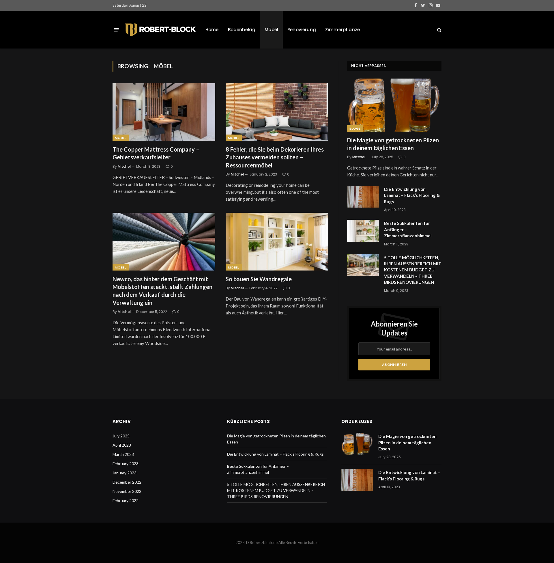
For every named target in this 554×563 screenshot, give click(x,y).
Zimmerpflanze (342, 30)
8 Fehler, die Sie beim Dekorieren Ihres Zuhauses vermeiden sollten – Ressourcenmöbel (275, 157)
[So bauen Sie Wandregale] (277, 242)
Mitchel (124, 166)
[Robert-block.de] (160, 30)
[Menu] (116, 29)
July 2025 (121, 435)
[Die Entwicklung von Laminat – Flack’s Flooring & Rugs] (363, 197)
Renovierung (301, 30)
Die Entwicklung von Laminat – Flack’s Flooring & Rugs (412, 195)
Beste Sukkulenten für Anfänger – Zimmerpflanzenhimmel (408, 229)
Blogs (355, 128)
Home (212, 30)
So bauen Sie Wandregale (259, 278)
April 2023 (122, 445)
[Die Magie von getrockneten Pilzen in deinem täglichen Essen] (394, 105)
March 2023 (123, 454)
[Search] (438, 29)
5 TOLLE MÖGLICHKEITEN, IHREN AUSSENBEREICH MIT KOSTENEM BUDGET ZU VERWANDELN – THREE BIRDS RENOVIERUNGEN (412, 270)
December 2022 (127, 482)
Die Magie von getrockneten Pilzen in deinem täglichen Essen (393, 144)
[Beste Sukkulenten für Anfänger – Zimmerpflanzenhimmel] (363, 231)
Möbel (271, 30)
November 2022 (127, 491)
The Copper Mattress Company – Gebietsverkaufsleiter (156, 153)
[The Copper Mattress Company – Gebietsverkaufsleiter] (164, 112)
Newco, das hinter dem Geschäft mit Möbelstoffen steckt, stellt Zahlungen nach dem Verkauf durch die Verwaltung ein (162, 290)
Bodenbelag (242, 30)
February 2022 (125, 500)
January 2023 (124, 472)
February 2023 (125, 463)
